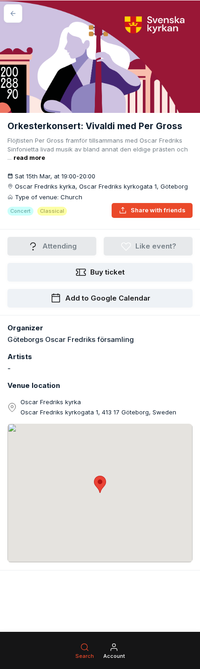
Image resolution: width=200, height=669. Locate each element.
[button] (100, 484)
